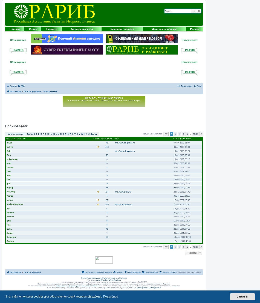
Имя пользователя (15, 139)
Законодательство (122, 29)
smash (10, 200)
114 (106, 192)
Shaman (10, 213)
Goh (9, 155)
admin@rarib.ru (102, 280)
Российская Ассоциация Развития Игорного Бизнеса (104, 278)
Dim (8, 179)
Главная (15, 29)
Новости (51, 29)
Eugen (10, 147)
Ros (8, 225)
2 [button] (175, 134)
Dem (9, 171)
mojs (9, 163)
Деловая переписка (164, 29)
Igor (8, 183)
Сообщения (107, 139)
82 (107, 200)
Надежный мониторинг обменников (83, 101)
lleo (8, 209)
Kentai (10, 196)
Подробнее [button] (110, 296)
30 (107, 237)
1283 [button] (195, 134)
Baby (9, 151)
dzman (10, 233)
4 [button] (183, 134)
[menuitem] (21, 86)
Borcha (10, 167)
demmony (11, 237)
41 (107, 143)
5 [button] (187, 134)
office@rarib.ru (115, 280)
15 (107, 155)
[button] (166, 134)
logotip (10, 188)
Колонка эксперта (82, 29)
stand (9, 143)
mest (9, 175)
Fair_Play (11, 192)
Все (28, 134)
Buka (9, 229)
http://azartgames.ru (123, 204)
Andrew (10, 241)
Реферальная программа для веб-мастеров (120, 101)
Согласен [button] (242, 296)
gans (9, 221)
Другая (94, 134)
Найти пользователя (16, 134)
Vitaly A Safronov (15, 204)
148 (107, 204)
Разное (194, 29)
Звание (96, 139)
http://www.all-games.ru (125, 143)
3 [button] (179, 134)
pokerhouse (12, 159)
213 (107, 147)
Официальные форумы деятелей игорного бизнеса (78, 286)
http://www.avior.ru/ (123, 192)
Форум (33, 29)
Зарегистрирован (182, 139)
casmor (10, 217)
